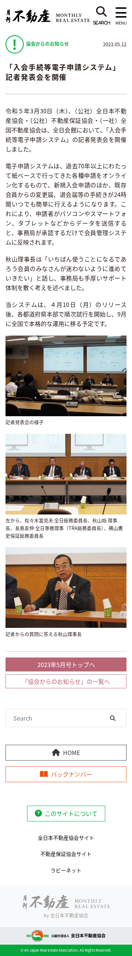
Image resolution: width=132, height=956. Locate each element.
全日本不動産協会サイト (66, 837)
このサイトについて (71, 813)
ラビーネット (66, 870)
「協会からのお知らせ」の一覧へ (66, 681)
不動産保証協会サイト (66, 853)
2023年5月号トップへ (66, 664)
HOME (71, 752)
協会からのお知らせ (47, 43)
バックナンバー (71, 774)
